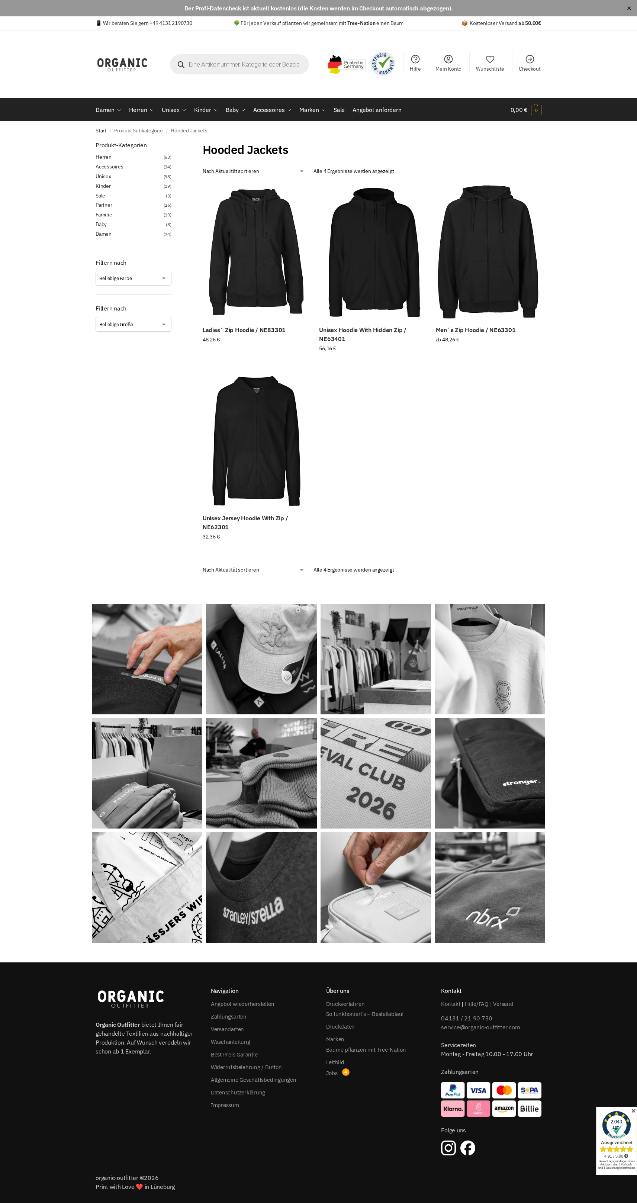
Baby (101, 224)
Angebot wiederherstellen (242, 1003)
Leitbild (335, 1062)
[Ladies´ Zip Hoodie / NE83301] (255, 251)
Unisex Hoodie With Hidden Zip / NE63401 (362, 334)
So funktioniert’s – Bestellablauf (365, 1013)
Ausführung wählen (255, 355)
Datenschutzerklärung (238, 1092)
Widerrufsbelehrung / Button (246, 1067)
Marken (335, 1039)
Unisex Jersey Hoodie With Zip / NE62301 (245, 522)
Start (101, 130)
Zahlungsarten (229, 1016)
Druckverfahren (345, 1003)
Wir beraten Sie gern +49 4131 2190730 (147, 23)
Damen (104, 234)
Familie (104, 214)
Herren (104, 157)
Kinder (103, 186)
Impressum (225, 1105)
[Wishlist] (296, 195)
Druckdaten (340, 1026)
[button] (526, 110)
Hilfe (415, 68)
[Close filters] (173, 145)
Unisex (103, 176)
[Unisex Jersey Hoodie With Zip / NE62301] (255, 439)
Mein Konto (448, 68)
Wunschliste (490, 68)
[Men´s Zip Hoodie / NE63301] (488, 251)
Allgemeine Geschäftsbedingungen (253, 1079)
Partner (104, 205)
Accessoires (109, 166)
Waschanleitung (230, 1041)
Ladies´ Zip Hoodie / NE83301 (244, 330)
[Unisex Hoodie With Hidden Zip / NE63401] (371, 251)
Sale (100, 195)
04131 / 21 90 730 (466, 1018)
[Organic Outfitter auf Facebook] (467, 1148)
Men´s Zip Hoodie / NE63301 (476, 330)
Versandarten (227, 1029)
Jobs (332, 1073)
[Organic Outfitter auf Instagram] (448, 1148)
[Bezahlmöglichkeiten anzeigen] (491, 1099)
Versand (503, 1003)
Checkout (529, 68)
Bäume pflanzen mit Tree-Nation (366, 1049)
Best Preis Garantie (234, 1054)
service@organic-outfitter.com (480, 1027)
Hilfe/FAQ (477, 1003)
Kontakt (450, 1003)
